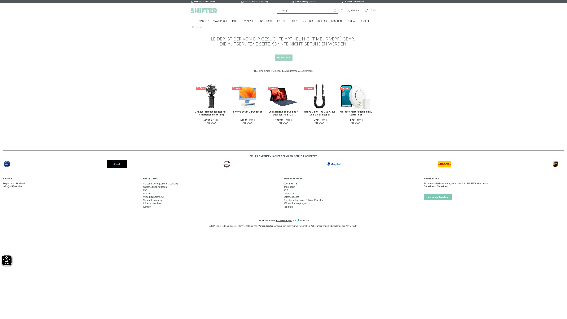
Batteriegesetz (291, 197)
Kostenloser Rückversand (204, 2)
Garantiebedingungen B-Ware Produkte (304, 200)
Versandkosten (265, 226)
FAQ (145, 190)
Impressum (289, 186)
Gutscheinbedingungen (155, 186)
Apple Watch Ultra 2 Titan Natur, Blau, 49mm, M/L (356, 113)
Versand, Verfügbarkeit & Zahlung (160, 183)
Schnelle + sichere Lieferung (256, 2)
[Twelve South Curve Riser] (211, 97)
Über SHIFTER (291, 183)
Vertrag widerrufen (438, 197)
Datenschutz (290, 193)
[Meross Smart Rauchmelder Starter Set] (319, 97)
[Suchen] (335, 11)
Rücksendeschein (152, 203)
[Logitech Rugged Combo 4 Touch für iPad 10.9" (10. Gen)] (247, 97)
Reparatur (288, 206)
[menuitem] (307, 11)
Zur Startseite (283, 57)
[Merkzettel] (342, 11)
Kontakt (147, 206)
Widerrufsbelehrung (153, 197)
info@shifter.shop (13, 186)
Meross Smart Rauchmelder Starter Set (319, 113)
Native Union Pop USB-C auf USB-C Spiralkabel (283, 113)
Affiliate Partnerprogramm (297, 203)
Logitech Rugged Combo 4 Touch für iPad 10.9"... (247, 113)
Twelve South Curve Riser (211, 111)
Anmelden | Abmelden (436, 186)
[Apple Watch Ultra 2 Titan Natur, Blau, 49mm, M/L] (355, 97)
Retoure (147, 193)
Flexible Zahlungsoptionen (305, 2)
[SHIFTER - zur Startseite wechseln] (203, 10)
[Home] (192, 20)
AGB (286, 190)
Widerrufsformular (152, 200)
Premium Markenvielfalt (354, 2)
